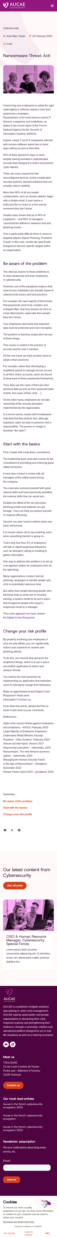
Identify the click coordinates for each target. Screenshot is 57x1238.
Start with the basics (15, 807)
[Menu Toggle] (52, 5)
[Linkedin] (13, 1044)
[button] (5, 830)
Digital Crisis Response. (21, 617)
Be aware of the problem (17, 801)
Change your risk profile (17, 814)
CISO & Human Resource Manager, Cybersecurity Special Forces (26, 940)
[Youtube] (6, 1044)
